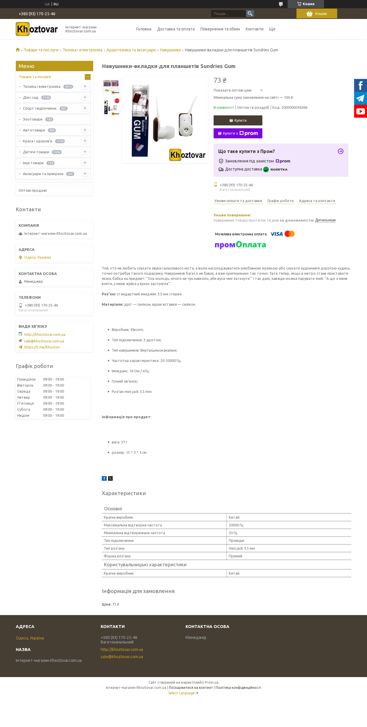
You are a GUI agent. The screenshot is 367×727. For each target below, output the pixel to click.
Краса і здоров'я (37, 141)
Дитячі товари (36, 152)
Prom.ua (211, 682)
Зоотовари (32, 119)
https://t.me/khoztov (42, 347)
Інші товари (33, 163)
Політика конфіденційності (238, 687)
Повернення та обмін (220, 29)
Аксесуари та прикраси (43, 174)
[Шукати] (250, 13)
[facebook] (104, 479)
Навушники (170, 50)
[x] (110, 479)
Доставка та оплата (176, 29)
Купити (241, 120)
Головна (143, 29)
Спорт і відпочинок (40, 108)
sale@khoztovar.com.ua (44, 341)
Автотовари (34, 130)
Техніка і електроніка (82, 50)
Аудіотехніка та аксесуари (131, 50)
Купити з (230, 133)
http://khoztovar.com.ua (44, 334)
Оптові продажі (33, 190)
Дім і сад (30, 97)
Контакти (254, 29)
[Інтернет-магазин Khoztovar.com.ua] (37, 29)
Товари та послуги (41, 50)
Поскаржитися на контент (191, 687)
